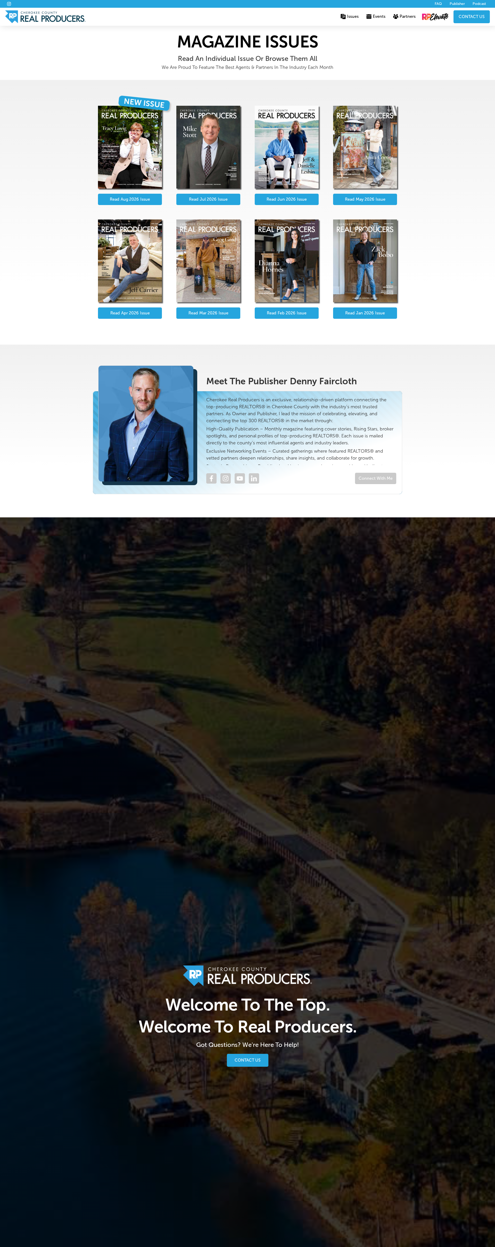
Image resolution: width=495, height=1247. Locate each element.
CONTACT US (472, 16)
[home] (45, 16)
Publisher (457, 4)
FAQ (438, 4)
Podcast (479, 4)
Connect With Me (376, 478)
